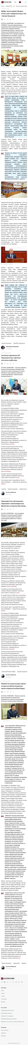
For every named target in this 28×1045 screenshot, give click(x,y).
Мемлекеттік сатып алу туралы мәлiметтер (12, 1021)
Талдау (3, 996)
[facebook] (10, 982)
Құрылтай (16, 963)
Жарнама (3, 1035)
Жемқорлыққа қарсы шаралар (9, 1018)
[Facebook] (10, 19)
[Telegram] (7, 19)
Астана (4, 489)
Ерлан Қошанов (6, 343)
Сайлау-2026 (9, 6)
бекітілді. (17, 958)
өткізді (17, 477)
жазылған (12, 444)
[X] (13, 19)
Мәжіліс (24, 963)
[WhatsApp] (5, 19)
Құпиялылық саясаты (6, 1013)
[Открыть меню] (25, 2)
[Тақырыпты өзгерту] (21, 2)
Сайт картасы (4, 1030)
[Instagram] (2, 19)
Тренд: (2, 6)
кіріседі (3, 484)
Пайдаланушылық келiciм (7, 1010)
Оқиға (2, 990)
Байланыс (3, 1033)
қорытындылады (6, 471)
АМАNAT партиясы (19, 343)
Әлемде (3, 1001)
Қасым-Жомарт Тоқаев (8, 671)
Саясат (3, 993)
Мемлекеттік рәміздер (7, 1016)
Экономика (4, 999)
